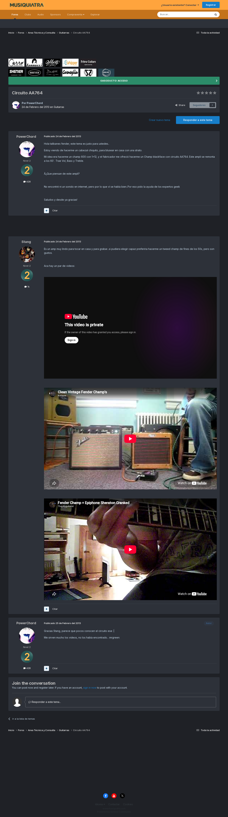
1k (28, 286)
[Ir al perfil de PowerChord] (16, 105)
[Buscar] (216, 14)
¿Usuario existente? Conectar (179, 5)
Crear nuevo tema (159, 119)
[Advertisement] (73, 48)
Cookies (128, 804)
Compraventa (75, 14)
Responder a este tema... (46, 701)
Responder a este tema (197, 119)
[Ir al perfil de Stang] (27, 254)
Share (181, 105)
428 (28, 181)
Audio (40, 14)
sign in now (89, 687)
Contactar (114, 804)
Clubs (28, 14)
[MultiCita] (46, 210)
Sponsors (55, 14)
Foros (15, 14)
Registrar (211, 4)
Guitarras (59, 106)
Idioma (99, 804)
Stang (26, 242)
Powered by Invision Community (114, 811)
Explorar (95, 14)
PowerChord (35, 103)
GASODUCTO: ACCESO (114, 80)
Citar (55, 210)
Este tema (201, 14)
